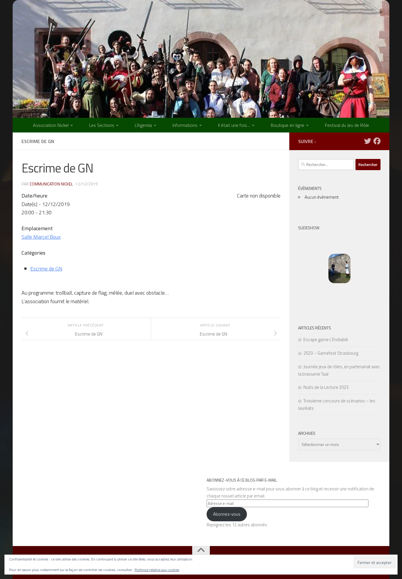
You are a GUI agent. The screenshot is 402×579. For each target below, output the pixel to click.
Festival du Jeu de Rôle (347, 125)
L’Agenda (143, 125)
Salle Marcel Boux (41, 237)
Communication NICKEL (51, 184)
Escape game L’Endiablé (325, 339)
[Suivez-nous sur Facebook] (377, 141)
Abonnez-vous (226, 514)
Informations (184, 125)
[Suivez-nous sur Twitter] (367, 141)
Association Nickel (51, 125)
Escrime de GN (46, 269)
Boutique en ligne (287, 125)
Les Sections (101, 125)
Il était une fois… (234, 125)
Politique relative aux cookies (156, 570)
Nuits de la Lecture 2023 (325, 387)
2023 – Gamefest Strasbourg (330, 353)
